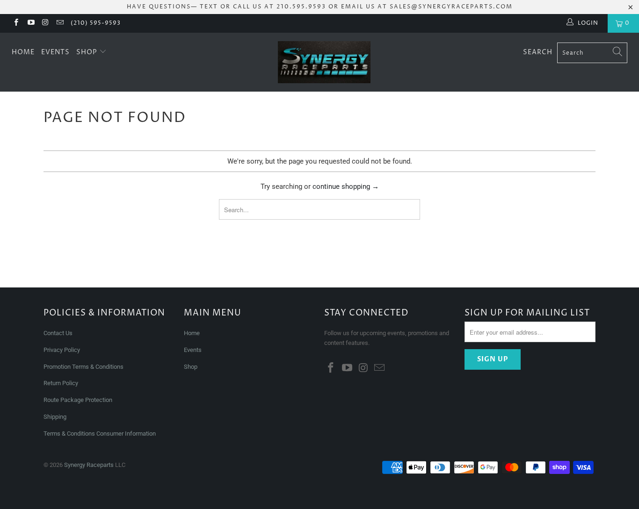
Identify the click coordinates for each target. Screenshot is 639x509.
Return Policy (61, 383)
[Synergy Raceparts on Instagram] (45, 23)
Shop (87, 52)
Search (537, 52)
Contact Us (58, 333)
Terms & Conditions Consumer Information (100, 433)
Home (23, 52)
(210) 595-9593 (96, 23)
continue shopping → (345, 186)
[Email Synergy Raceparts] (60, 23)
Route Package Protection (78, 399)
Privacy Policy (62, 349)
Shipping (55, 416)
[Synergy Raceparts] (324, 62)
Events (55, 52)
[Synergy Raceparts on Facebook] (16, 23)
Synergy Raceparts (89, 464)
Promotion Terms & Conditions (84, 366)
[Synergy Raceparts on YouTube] (30, 23)
